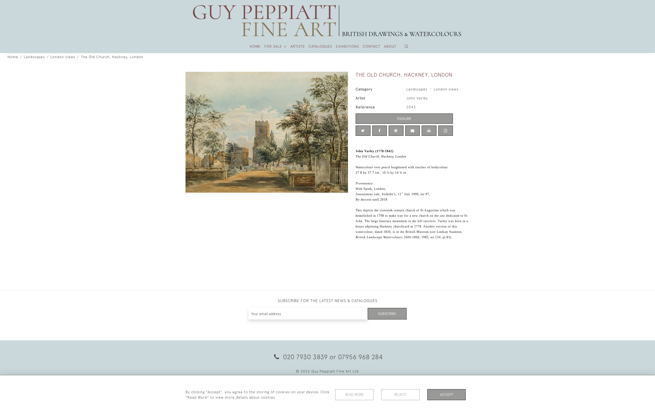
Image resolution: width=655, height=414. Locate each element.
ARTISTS (297, 46)
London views (62, 57)
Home (12, 57)
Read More (354, 394)
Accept (446, 394)
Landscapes (34, 57)
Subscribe (387, 314)
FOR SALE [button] (273, 46)
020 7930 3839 (305, 356)
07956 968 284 (360, 356)
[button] (406, 46)
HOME (255, 46)
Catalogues (320, 46)
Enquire (404, 119)
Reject (400, 394)
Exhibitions (347, 46)
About (390, 46)
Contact (371, 46)
